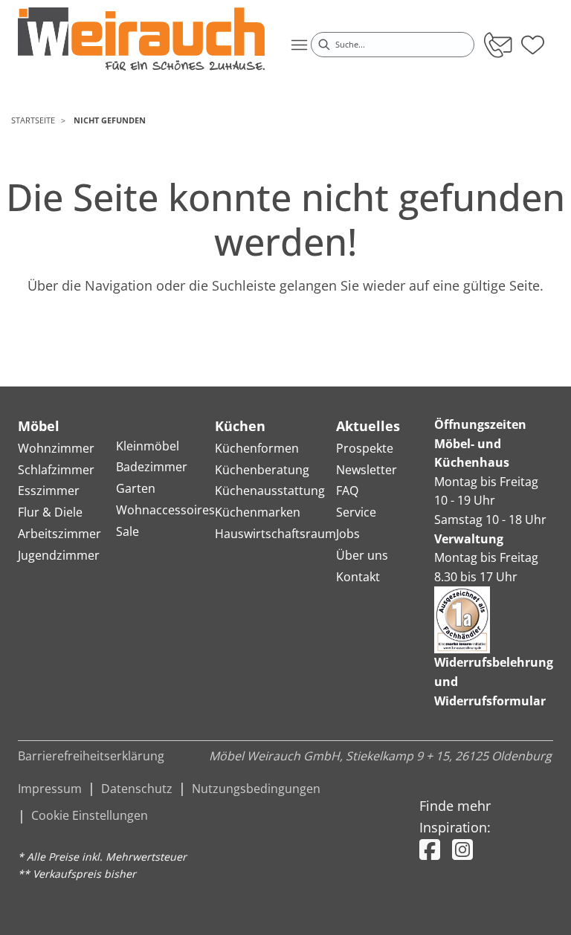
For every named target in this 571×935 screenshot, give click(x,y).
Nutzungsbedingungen (256, 788)
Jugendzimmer (59, 555)
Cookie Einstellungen (89, 815)
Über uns (362, 555)
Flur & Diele (50, 512)
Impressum (50, 788)
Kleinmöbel (147, 446)
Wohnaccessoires (165, 510)
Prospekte (364, 448)
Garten (135, 488)
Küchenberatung (262, 470)
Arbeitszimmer (59, 533)
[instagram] (462, 849)
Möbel (38, 426)
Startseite (33, 120)
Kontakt (358, 577)
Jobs (348, 533)
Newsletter (366, 470)
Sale (127, 531)
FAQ (347, 490)
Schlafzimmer (56, 470)
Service (356, 512)
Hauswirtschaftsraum (275, 533)
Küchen (240, 426)
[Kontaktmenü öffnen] (497, 44)
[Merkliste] (532, 40)
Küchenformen (257, 448)
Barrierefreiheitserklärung (91, 756)
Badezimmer (151, 467)
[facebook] (429, 849)
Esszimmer (49, 490)
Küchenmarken (257, 512)
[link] (141, 39)
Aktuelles (368, 426)
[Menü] (299, 44)
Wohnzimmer (56, 448)
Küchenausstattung (270, 490)
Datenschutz (136, 788)
